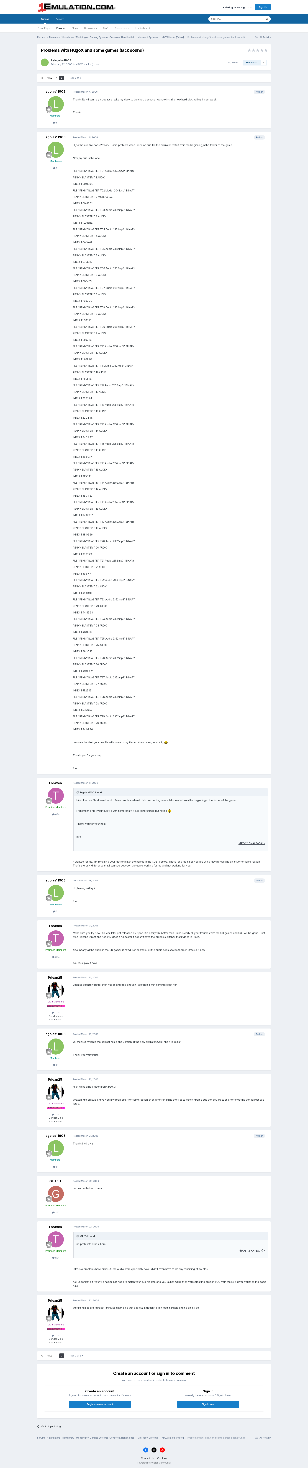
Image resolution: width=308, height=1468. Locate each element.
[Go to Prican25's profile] (56, 990)
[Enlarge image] (166, 742)
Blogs (75, 28)
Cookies (162, 1458)
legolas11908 (62, 60)
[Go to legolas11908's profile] (45, 62)
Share (234, 62)
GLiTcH (55, 1181)
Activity (60, 18)
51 (56, 122)
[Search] (267, 19)
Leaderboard (142, 28)
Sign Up (263, 7)
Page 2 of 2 (75, 78)
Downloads (90, 28)
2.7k (57, 1012)
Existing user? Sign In (236, 7)
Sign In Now (208, 1404)
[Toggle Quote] (78, 792)
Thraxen (55, 783)
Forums (60, 28)
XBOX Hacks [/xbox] (88, 64)
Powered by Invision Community (154, 1462)
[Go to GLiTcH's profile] (56, 1194)
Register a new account (100, 1404)
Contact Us (147, 1458)
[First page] (41, 78)
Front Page (44, 28)
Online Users (122, 28)
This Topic (252, 18)
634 (57, 814)
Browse (44, 18)
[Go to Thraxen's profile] (56, 796)
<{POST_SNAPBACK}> (251, 843)
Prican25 (55, 977)
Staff (105, 28)
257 (57, 1212)
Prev (49, 78)
